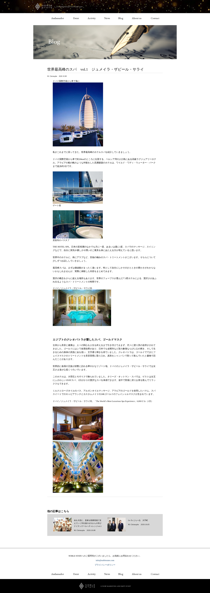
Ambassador (57, 18)
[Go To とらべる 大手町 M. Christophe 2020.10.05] (128, 531)
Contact (155, 18)
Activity (92, 18)
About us (136, 18)
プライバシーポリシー (105, 565)
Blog (120, 18)
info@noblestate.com (105, 560)
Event (76, 18)
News (107, 18)
